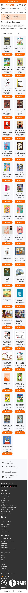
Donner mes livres (5, 540)
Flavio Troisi (7, 428)
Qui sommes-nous (5, 493)
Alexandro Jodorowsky (20, 113)
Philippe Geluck (20, 281)
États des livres (5, 526)
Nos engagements (5, 495)
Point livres (4, 543)
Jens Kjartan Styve (20, 90)
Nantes (3, 564)
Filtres (20, 591)
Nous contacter (5, 531)
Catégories (7, 591)
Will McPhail (7, 195)
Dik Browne (7, 239)
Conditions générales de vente (8, 505)
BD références (20, 12)
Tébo (7, 281)
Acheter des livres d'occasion (8, 549)
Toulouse (3, 568)
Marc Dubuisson (7, 300)
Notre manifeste (5, 496)
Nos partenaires (5, 504)
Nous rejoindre (5, 500)
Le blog (3, 498)
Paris (2, 555)
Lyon (2, 562)
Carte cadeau (4, 547)
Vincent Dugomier (7, 50)
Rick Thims (20, 155)
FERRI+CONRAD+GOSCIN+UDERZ (20, 365)
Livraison (3, 528)
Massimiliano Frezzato (20, 197)
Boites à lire (4, 545)
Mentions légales (5, 511)
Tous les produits (8, 12)
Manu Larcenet (7, 113)
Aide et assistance (5, 524)
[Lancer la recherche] (24, 8)
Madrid (3, 557)
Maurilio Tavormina (20, 260)
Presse (2, 502)
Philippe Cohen (7, 344)
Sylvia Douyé (7, 155)
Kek (7, 260)
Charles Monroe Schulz (20, 386)
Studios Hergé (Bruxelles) (19, 134)
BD (14, 12)
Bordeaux (3, 561)
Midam (7, 385)
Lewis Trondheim (20, 176)
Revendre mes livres (6, 538)
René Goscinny (7, 92)
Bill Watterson (7, 323)
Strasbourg (4, 566)
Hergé (19, 71)
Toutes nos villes (5, 570)
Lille (2, 559)
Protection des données (7, 509)
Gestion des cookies (6, 513)
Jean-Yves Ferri (20, 50)
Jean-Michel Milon (20, 344)
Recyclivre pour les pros (7, 541)
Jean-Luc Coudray (20, 302)
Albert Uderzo (7, 71)
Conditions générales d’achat (8, 507)
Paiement (3, 530)
